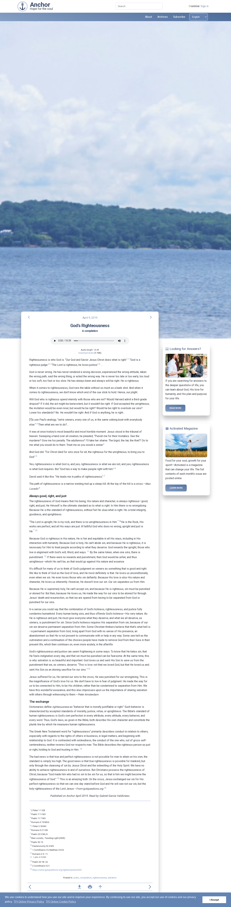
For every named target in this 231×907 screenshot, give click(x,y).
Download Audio (86, 353)
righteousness (100, 877)
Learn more (176, 488)
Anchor (40, 4)
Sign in (205, 6)
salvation (112, 877)
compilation (86, 877)
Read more (175, 408)
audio (76, 877)
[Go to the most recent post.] (22, 6)
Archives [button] (162, 16)
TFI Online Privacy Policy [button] (29, 901)
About (148, 16)
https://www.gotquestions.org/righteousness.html (57, 870)
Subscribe (179, 16)
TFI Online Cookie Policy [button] (61, 901)
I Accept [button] (214, 899)
